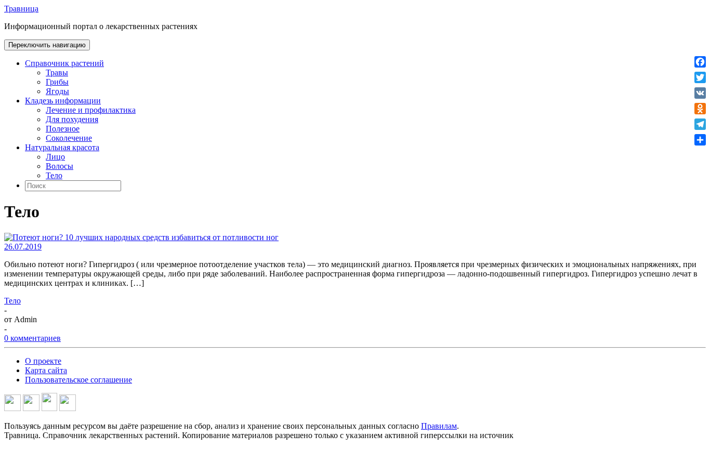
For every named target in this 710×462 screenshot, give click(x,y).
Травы (57, 72)
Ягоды (57, 91)
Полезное (63, 128)
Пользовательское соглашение (78, 379)
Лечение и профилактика (91, 109)
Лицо (55, 156)
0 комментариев (32, 338)
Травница (21, 8)
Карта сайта (46, 370)
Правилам (439, 425)
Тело (54, 175)
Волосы (59, 166)
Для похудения (72, 119)
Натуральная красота (62, 147)
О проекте (43, 361)
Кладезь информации (63, 100)
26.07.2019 (23, 246)
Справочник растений (64, 63)
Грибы (57, 81)
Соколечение (69, 138)
